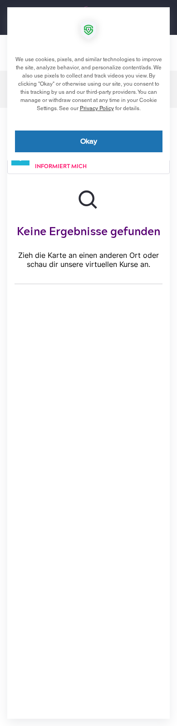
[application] (88, 363)
